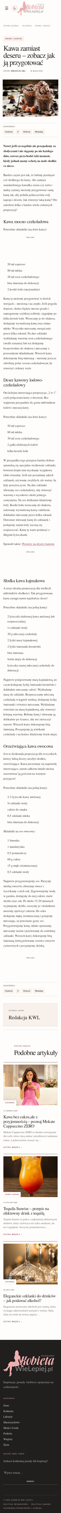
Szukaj (30, 1481)
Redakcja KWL (18, 71)
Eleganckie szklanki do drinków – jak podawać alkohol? (29, 1298)
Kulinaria (27, 26)
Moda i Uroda (10, 1428)
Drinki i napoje (42, 26)
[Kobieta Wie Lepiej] (30, 8)
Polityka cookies (41, 1504)
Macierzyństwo (11, 1422)
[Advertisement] (30, 247)
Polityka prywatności (15, 1504)
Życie (6, 1444)
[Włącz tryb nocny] (15, 8)
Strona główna (11, 26)
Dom (6, 1405)
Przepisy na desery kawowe (38, 544)
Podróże (7, 1433)
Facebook (9, 132)
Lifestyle (8, 1416)
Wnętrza (7, 1439)
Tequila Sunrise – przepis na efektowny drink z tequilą (26, 1211)
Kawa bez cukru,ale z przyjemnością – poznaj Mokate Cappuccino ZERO (29, 1121)
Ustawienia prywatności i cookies (22, 1508)
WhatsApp (39, 132)
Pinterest (26, 132)
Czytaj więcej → (13, 1147)
